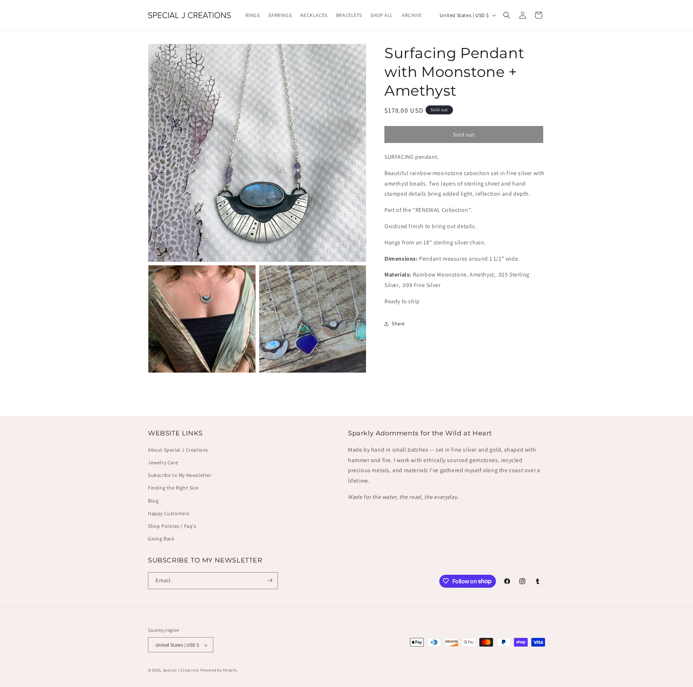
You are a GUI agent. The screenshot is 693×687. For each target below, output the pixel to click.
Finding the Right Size (173, 488)
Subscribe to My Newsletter (180, 475)
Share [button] (398, 323)
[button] (507, 15)
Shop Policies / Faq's (172, 526)
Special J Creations (181, 670)
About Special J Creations (178, 450)
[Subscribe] (270, 580)
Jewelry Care (163, 462)
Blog (153, 500)
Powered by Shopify (218, 670)
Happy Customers (168, 513)
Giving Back (161, 539)
